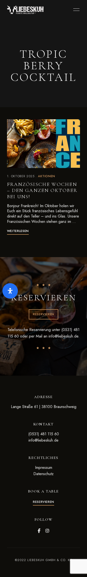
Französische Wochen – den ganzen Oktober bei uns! (42, 190)
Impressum (43, 467)
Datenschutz (43, 474)
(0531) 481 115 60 (43, 434)
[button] (43, 314)
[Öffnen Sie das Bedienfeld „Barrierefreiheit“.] (10, 291)
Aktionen (46, 176)
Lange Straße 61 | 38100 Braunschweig (43, 406)
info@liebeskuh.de (63, 336)
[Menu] (75, 9)
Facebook (39, 531)
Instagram (47, 531)
